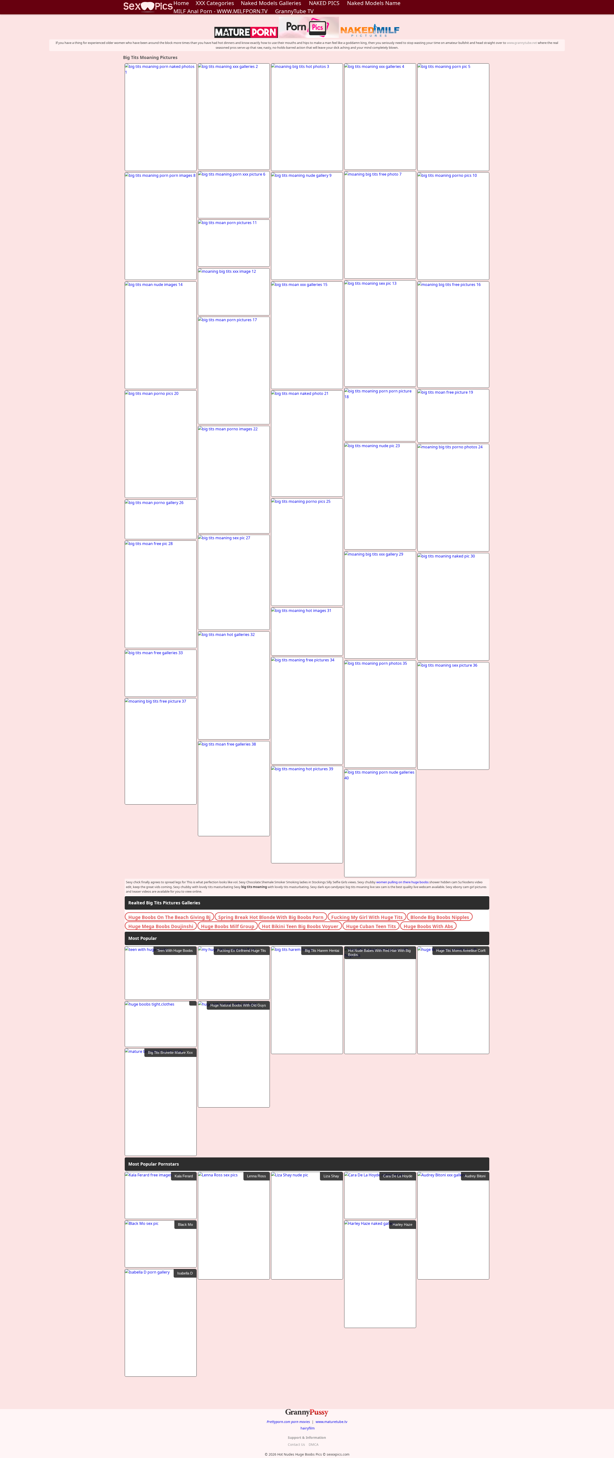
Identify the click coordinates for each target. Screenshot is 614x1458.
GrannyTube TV (294, 11)
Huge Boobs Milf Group (227, 926)
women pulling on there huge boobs (402, 882)
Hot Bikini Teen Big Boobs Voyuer (300, 926)
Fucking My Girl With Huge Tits (367, 917)
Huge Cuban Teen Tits (371, 926)
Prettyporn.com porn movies (288, 1421)
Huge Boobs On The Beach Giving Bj (169, 917)
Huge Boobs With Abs (428, 926)
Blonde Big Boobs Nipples (439, 917)
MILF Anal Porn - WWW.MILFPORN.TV (220, 11)
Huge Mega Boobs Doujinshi (160, 926)
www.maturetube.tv (331, 1421)
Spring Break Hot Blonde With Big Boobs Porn (271, 917)
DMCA (314, 1444)
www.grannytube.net (522, 43)
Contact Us (296, 1444)
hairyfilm (308, 1428)
